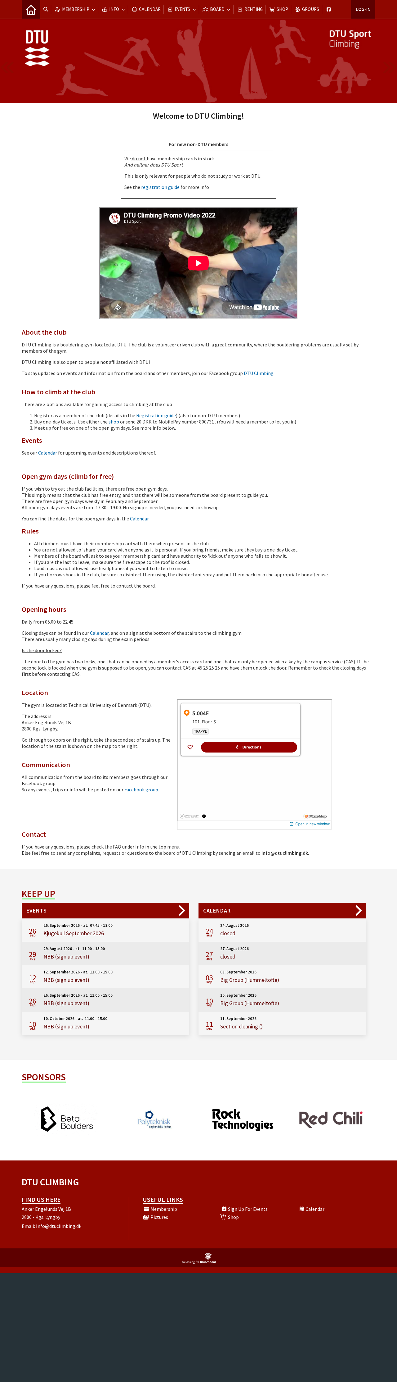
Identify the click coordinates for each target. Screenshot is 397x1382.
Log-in (363, 9)
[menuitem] (31, 9)
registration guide (160, 187)
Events (36, 910)
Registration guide (156, 415)
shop (114, 422)
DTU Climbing (259, 373)
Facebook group (141, 789)
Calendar (47, 453)
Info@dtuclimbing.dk (58, 1226)
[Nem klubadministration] (199, 1262)
